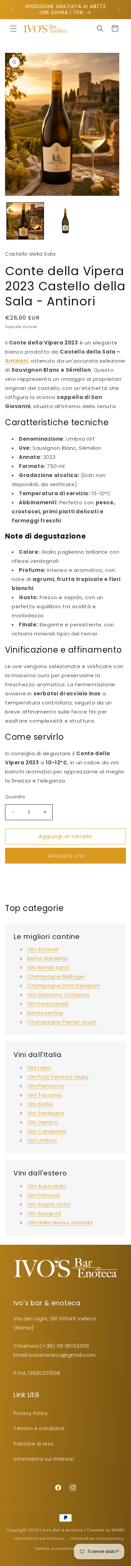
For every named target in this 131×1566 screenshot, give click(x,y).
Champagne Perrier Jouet (62, 1021)
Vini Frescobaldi (48, 1003)
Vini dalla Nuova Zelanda (60, 1222)
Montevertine (45, 1012)
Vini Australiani (46, 1186)
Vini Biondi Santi (48, 967)
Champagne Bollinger (56, 976)
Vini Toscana (44, 1094)
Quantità (15, 797)
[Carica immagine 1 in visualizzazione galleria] (25, 221)
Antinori (16, 360)
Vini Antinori (42, 949)
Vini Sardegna (45, 1113)
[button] (13, 28)
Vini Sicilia (40, 1103)
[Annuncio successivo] (118, 9)
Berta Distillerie (47, 958)
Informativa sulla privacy (97, 1538)
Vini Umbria (42, 1140)
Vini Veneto (42, 1122)
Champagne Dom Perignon (63, 985)
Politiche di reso (33, 1444)
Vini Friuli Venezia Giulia (58, 1076)
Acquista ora (66, 855)
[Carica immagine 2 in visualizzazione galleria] (65, 221)
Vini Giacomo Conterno (58, 994)
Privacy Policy (30, 1413)
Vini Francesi (43, 1195)
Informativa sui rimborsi (43, 1459)
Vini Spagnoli (44, 1213)
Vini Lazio (39, 1067)
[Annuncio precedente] (12, 9)
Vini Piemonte (45, 1085)
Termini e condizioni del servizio (68, 1548)
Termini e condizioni (38, 1428)
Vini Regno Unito (49, 1204)
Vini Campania (46, 1131)
